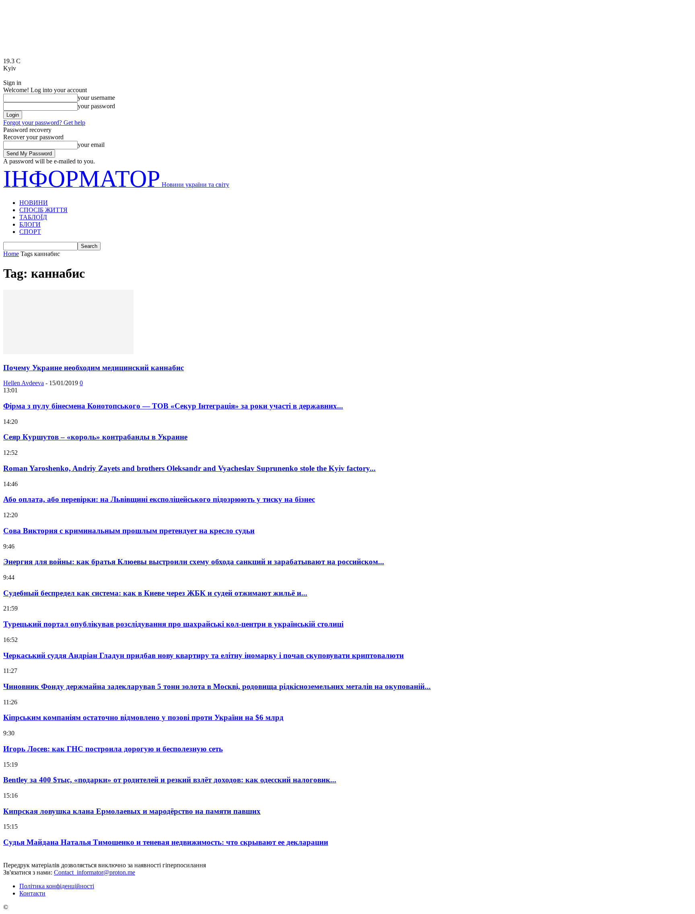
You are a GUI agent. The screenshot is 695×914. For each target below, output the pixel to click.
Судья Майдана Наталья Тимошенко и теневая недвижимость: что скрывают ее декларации (165, 842)
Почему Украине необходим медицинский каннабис (93, 367)
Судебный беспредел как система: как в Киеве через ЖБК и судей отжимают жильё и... (155, 593)
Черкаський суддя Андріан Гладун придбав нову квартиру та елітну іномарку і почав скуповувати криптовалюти (203, 655)
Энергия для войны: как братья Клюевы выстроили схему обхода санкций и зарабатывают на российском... (193, 561)
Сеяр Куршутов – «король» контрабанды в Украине (95, 437)
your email (91, 144)
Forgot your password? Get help (44, 122)
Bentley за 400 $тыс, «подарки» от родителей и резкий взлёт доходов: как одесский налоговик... (169, 780)
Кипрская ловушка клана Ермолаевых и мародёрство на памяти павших (132, 811)
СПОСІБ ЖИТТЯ (43, 209)
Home (11, 253)
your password (96, 106)
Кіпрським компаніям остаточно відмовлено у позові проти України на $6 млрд (143, 717)
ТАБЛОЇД (33, 217)
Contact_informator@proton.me (94, 872)
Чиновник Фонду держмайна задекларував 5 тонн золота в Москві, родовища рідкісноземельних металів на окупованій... (217, 686)
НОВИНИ (33, 202)
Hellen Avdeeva (23, 383)
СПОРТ (30, 231)
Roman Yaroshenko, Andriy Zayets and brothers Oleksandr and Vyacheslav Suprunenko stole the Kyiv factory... (189, 468)
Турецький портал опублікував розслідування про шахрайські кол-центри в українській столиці (173, 624)
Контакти (32, 893)
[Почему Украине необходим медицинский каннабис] (68, 352)
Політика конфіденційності (56, 886)
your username (96, 97)
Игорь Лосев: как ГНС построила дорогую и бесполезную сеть (113, 749)
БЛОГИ (30, 224)
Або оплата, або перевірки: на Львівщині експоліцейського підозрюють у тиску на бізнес (159, 499)
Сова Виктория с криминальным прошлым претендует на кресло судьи (129, 530)
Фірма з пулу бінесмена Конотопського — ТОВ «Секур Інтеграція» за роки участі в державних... (173, 406)
